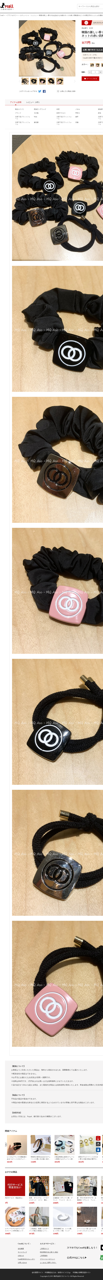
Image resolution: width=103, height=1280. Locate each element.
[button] (6, 1144)
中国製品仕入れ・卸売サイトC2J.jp (57, 1272)
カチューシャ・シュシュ (28, 15)
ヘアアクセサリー (12, 15)
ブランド (18, 113)
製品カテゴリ (19, 109)
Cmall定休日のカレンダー (26, 1259)
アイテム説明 (15, 102)
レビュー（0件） (33, 102)
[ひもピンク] (97, 65)
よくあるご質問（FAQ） (48, 1263)
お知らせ (21, 1256)
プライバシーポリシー (47, 1259)
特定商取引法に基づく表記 (49, 1252)
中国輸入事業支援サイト (82, 1272)
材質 (58, 109)
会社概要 (21, 1249)
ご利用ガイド (44, 1249)
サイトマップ (22, 1252)
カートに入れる (92, 78)
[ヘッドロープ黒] (92, 65)
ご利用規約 (43, 1256)
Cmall (2, 15)
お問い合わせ (22, 1263)
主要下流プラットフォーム (22, 117)
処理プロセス (61, 113)
